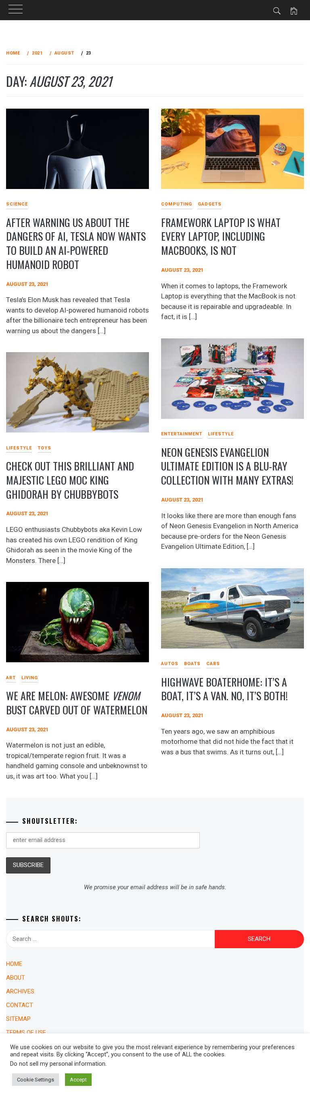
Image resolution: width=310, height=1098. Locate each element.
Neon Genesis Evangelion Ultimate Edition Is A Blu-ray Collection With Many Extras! (227, 466)
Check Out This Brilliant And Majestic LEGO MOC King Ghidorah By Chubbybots (70, 480)
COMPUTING (176, 204)
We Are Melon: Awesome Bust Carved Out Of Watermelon (76, 703)
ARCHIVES (20, 991)
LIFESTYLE (221, 434)
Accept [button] (78, 1080)
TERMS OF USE (26, 1032)
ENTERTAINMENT (181, 434)
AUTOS (169, 663)
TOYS (44, 448)
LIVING (29, 677)
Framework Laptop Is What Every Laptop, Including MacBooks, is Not (221, 236)
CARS (213, 663)
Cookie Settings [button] (35, 1080)
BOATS (192, 663)
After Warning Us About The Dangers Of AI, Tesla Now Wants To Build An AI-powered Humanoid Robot (76, 243)
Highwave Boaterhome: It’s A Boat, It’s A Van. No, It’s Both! (224, 689)
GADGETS (210, 204)
